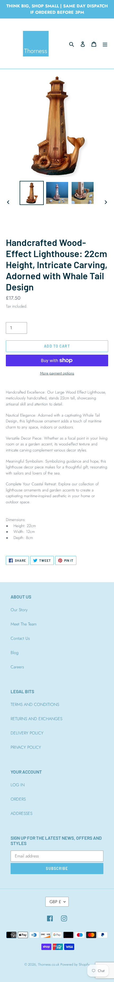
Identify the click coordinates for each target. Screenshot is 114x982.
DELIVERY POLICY (27, 733)
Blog (15, 653)
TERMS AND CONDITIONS (35, 704)
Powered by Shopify (75, 964)
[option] (32, 193)
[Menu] (105, 43)
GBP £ (55, 902)
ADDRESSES (21, 813)
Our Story (19, 610)
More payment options (57, 373)
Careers (17, 667)
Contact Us (20, 638)
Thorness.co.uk (48, 964)
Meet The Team (24, 624)
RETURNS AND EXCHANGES (36, 719)
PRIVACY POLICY (26, 747)
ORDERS (18, 799)
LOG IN (18, 785)
